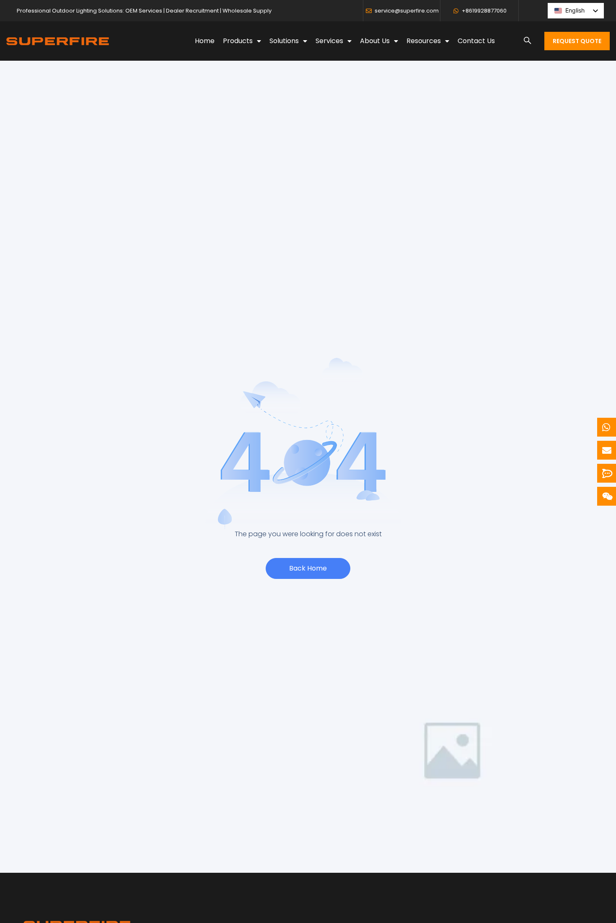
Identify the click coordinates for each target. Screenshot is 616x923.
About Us (375, 41)
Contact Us (476, 41)
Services (329, 41)
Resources (423, 41)
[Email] (606, 450)
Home (205, 41)
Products (238, 41)
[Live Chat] (606, 473)
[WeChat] (606, 496)
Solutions (284, 41)
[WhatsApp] (606, 427)
